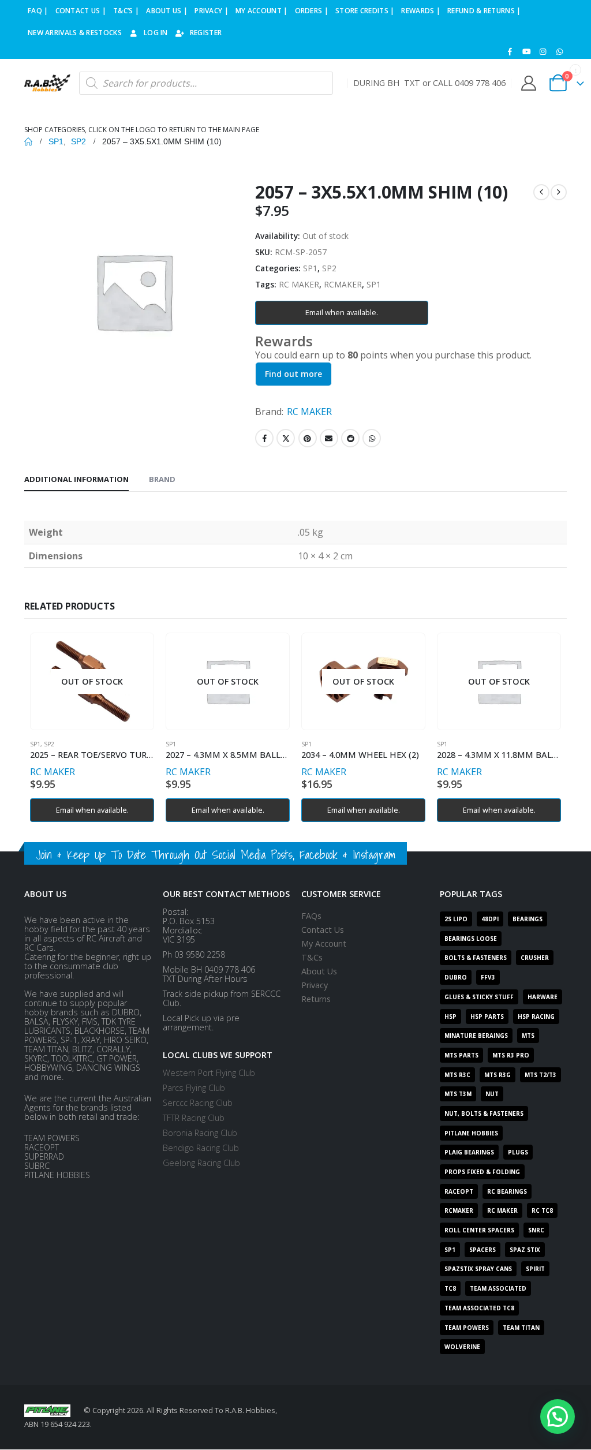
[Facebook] (510, 51)
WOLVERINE (462, 1347)
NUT (492, 1094)
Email (329, 438)
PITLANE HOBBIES (471, 1133)
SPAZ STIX (525, 1250)
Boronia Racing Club (200, 1132)
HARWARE (543, 997)
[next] (559, 192)
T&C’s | (126, 11)
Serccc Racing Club (198, 1102)
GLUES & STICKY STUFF (479, 997)
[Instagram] (543, 51)
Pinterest (307, 438)
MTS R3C (457, 1075)
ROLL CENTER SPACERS (479, 1230)
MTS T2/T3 (540, 1075)
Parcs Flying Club (194, 1087)
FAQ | (38, 11)
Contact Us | (81, 11)
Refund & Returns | (484, 11)
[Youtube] (526, 51)
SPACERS (482, 1250)
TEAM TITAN (521, 1328)
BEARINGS (528, 919)
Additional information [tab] (76, 479)
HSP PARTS (487, 1016)
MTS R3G (497, 1075)
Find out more (293, 373)
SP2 (329, 268)
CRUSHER (535, 958)
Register (206, 33)
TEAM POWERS (466, 1328)
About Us (319, 971)
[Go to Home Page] (28, 141)
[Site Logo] (47, 83)
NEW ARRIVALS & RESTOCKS (75, 33)
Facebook (264, 438)
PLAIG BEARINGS (469, 1152)
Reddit (350, 438)
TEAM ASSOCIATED (498, 1288)
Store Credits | (365, 11)
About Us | (167, 11)
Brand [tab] (162, 479)
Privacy (314, 985)
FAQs (311, 915)
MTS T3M (458, 1094)
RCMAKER (343, 284)
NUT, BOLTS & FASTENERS (483, 1113)
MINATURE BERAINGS (476, 1036)
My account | (261, 11)
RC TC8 (542, 1210)
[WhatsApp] (559, 51)
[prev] (541, 192)
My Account (323, 943)
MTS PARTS (461, 1055)
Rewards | (420, 11)
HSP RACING (536, 1016)
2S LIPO (455, 919)
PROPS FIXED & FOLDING (482, 1172)
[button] (557, 1416)
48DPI (490, 919)
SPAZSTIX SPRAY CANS (478, 1269)
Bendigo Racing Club (201, 1147)
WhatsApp (371, 438)
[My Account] (528, 83)
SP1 (310, 268)
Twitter (285, 438)
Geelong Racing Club (201, 1162)
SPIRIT (535, 1269)
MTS (528, 1036)
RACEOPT (458, 1191)
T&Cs (312, 957)
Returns (316, 998)
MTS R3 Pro (510, 1055)
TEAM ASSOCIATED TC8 (479, 1308)
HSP (450, 1016)
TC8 (450, 1288)
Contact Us (322, 929)
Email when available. (341, 312)
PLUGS (518, 1152)
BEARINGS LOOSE (470, 939)
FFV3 (488, 977)
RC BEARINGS (507, 1191)
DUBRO (455, 977)
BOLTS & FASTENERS (475, 958)
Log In (156, 33)
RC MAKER (299, 284)
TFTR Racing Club (194, 1117)
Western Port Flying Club (209, 1072)
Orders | (311, 11)
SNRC (536, 1230)
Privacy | (211, 11)
